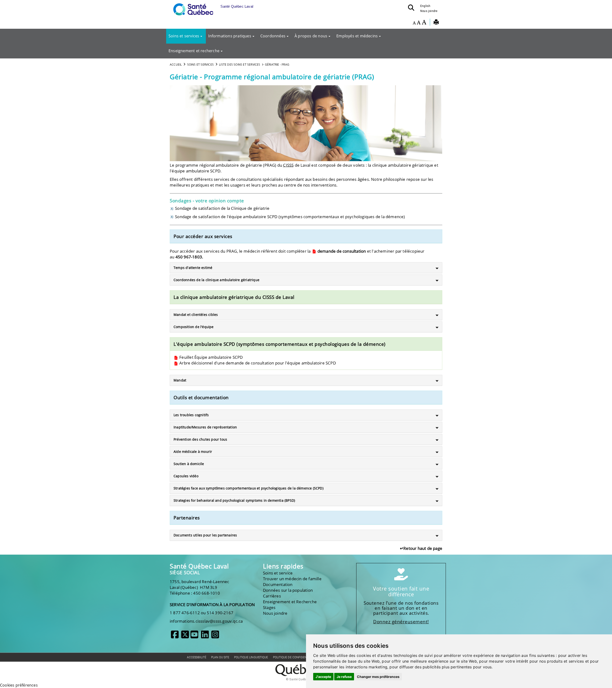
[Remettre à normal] (419, 22)
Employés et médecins (357, 36)
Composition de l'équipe (194, 326)
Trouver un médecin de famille (292, 578)
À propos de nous (311, 36)
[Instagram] (215, 636)
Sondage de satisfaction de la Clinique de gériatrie (222, 208)
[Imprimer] (436, 22)
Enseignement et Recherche (290, 601)
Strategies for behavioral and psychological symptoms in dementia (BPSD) (234, 500)
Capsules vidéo (186, 476)
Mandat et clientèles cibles (196, 314)
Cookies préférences (19, 685)
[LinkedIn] (205, 636)
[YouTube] (194, 636)
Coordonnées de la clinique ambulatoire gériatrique (216, 280)
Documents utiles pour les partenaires (205, 535)
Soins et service (278, 573)
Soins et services (184, 36)
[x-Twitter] (185, 636)
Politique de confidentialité (295, 657)
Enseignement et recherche (194, 50)
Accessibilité (196, 657)
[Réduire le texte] (414, 22)
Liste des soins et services (239, 65)
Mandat (180, 380)
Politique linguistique (251, 657)
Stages (269, 607)
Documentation (278, 584)
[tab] (306, 267)
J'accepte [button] (323, 677)
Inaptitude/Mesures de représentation (205, 427)
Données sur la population (288, 590)
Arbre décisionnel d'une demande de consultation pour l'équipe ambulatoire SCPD (257, 363)
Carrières (272, 596)
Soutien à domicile (189, 463)
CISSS (288, 165)
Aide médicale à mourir (193, 451)
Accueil (176, 65)
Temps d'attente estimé (193, 267)
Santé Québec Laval (199, 566)
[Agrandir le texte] (424, 22)
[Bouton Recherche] (412, 9)
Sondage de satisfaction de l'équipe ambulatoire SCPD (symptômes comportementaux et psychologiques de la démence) (289, 216)
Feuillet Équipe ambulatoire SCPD (210, 357)
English (425, 6)
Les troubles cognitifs (191, 415)
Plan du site (220, 657)
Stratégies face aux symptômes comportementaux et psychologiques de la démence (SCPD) (248, 488)
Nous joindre (428, 11)
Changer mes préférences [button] (378, 677)
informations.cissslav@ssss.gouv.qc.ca (206, 621)
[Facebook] (175, 636)
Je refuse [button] (344, 677)
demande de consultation (341, 251)
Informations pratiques (229, 36)
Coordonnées (272, 36)
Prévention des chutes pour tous (200, 439)
